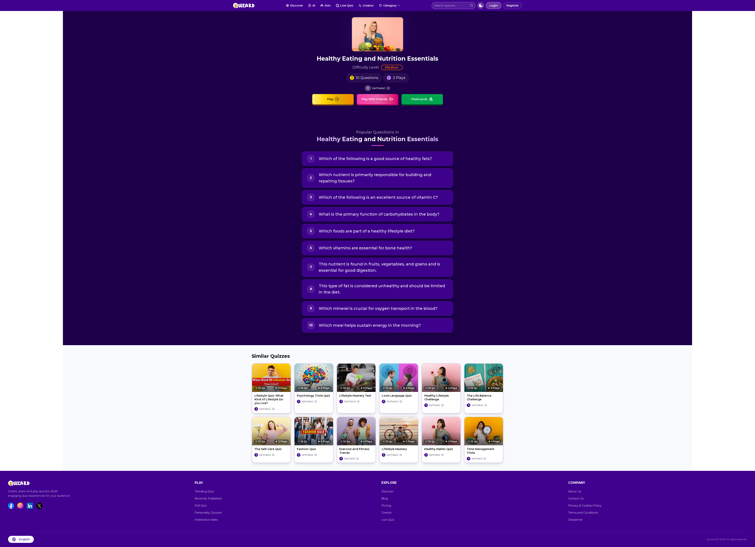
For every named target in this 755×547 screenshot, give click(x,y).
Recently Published (208, 498)
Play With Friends (374, 99)
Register (512, 5)
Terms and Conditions (583, 512)
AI (313, 5)
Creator (368, 5)
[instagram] (20, 506)
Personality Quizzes (208, 512)
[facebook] (11, 506)
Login (493, 5)
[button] (471, 5)
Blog (384, 498)
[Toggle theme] (480, 5)
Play (330, 99)
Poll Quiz (201, 505)
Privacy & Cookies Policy (585, 505)
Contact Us (576, 498)
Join (328, 5)
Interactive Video (206, 519)
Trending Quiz (204, 491)
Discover (296, 5)
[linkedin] (30, 506)
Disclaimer (575, 519)
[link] (377, 88)
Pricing (386, 505)
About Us (574, 491)
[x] (39, 506)
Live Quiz (346, 5)
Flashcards (419, 99)
